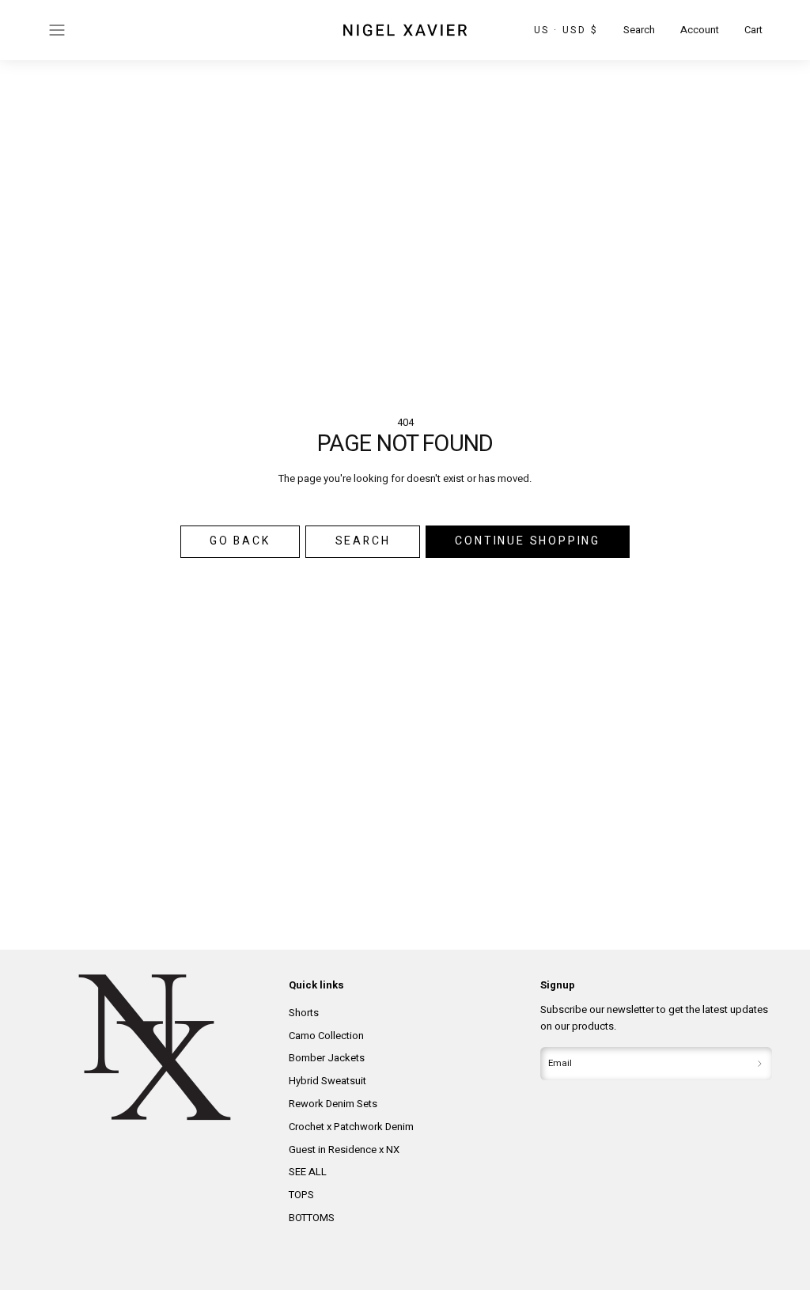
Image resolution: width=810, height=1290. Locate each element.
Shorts (304, 1012)
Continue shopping (527, 541)
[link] (700, 30)
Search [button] (363, 541)
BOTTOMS (312, 1217)
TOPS (301, 1194)
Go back (240, 541)
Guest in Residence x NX (344, 1149)
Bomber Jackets (327, 1057)
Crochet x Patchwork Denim (351, 1126)
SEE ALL (308, 1171)
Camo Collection (326, 1035)
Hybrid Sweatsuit (327, 1080)
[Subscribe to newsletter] (759, 1063)
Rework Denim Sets (333, 1103)
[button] (57, 30)
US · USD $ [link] (566, 30)
